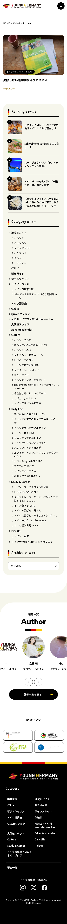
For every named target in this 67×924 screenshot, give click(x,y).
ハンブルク (20, 253)
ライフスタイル (20, 284)
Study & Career (20, 482)
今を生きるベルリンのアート (30, 393)
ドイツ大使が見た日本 (26, 364)
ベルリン (19, 238)
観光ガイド (17, 273)
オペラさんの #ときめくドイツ (31, 345)
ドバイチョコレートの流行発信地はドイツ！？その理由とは (41, 126)
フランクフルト (22, 248)
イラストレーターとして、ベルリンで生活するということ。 (36, 498)
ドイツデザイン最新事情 (27, 403)
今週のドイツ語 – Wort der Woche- (32, 319)
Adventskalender (21, 329)
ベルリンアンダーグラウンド (30, 379)
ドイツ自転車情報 (24, 289)
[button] (29, 682)
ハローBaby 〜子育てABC (28, 461)
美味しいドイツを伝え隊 (27, 447)
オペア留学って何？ (25, 505)
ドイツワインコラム (25, 471)
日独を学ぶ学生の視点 (26, 492)
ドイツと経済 (21, 536)
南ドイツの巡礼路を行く (27, 476)
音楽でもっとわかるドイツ (28, 355)
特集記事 (12, 799)
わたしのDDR (21, 374)
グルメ (15, 268)
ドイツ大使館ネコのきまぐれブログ (32, 542)
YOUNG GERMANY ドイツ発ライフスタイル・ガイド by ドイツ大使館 (33, 777)
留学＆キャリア (20, 279)
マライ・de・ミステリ (26, 370)
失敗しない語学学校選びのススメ (25, 80)
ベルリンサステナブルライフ (30, 427)
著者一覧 (12, 867)
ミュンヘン (20, 243)
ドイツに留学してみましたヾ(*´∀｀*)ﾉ (36, 515)
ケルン (17, 257)
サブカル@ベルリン (25, 398)
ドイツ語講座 (19, 303)
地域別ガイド (19, 233)
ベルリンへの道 (22, 350)
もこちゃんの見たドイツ (27, 437)
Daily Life (17, 409)
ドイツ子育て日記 (24, 432)
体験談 (15, 309)
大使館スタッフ (20, 324)
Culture (15, 335)
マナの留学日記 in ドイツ (28, 525)
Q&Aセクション (20, 314)
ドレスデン (20, 263)
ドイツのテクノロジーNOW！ (30, 520)
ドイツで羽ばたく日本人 (27, 510)
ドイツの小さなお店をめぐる (30, 442)
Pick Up (15, 531)
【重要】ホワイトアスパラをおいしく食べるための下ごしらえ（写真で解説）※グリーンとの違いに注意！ (41, 204)
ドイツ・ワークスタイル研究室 (31, 487)
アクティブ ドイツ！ (25, 466)
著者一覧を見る (33, 694)
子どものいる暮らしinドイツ (30, 414)
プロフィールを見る (33, 669)
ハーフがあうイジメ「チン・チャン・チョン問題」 (41, 164)
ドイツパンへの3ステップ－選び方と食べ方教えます (41, 183)
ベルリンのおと (22, 340)
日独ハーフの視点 (24, 360)
